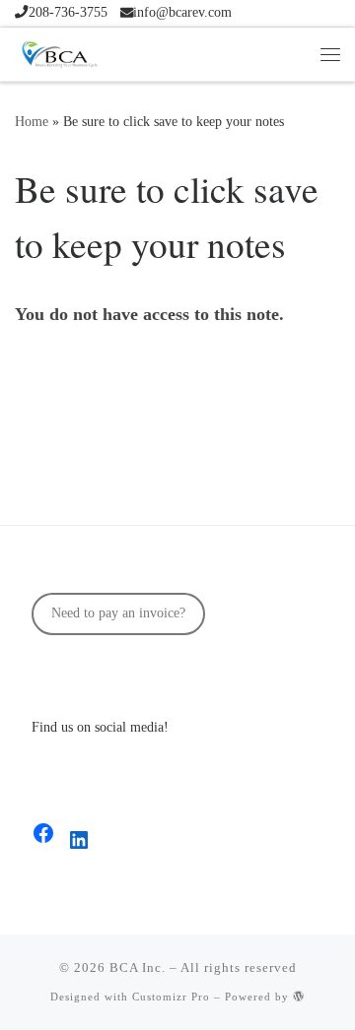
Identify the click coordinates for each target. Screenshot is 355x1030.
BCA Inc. (137, 967)
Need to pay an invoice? (118, 613)
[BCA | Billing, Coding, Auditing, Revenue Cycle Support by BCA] (59, 51)
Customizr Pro (171, 996)
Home (31, 121)
